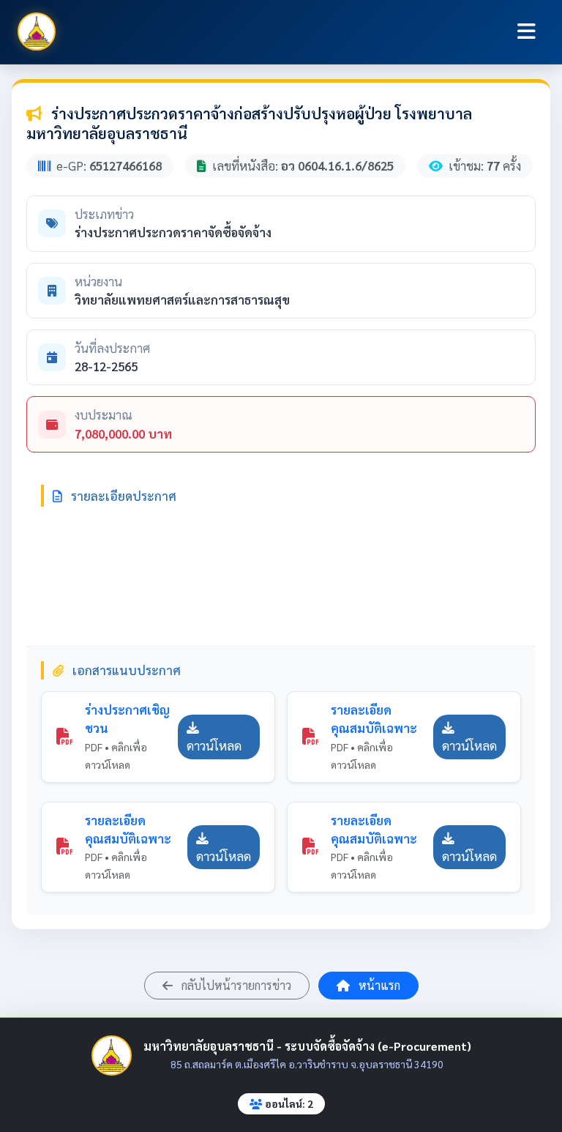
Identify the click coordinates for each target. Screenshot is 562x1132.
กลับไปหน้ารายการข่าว (235, 985)
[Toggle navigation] (526, 31)
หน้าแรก (378, 985)
